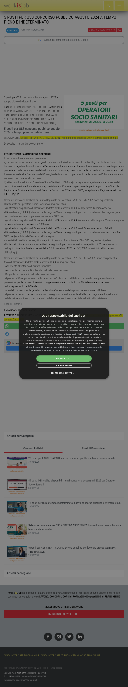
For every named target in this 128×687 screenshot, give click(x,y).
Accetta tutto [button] (64, 358)
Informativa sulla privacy (85, 350)
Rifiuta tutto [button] (64, 365)
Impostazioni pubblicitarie (57, 347)
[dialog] (64, 343)
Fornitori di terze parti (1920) (69, 333)
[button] (64, 373)
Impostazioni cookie (62, 350)
